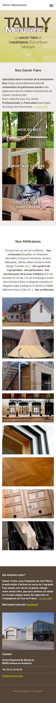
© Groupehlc (37, 691)
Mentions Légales (21, 691)
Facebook (32, 604)
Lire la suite (41, 106)
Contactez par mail (12, 676)
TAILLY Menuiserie (14, 5)
